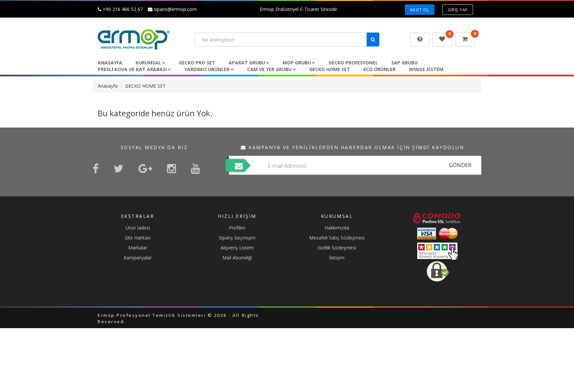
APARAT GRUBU (247, 62)
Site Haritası (137, 237)
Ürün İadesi (138, 228)
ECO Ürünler (379, 69)
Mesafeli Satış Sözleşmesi (337, 237)
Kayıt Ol (419, 10)
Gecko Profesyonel (353, 62)
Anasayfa (110, 62)
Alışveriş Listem (237, 247)
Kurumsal (148, 62)
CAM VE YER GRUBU (269, 69)
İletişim (336, 257)
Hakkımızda (337, 228)
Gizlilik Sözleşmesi (337, 247)
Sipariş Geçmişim (237, 237)
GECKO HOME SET (329, 69)
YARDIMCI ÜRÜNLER (207, 69)
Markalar (137, 247)
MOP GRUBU (297, 62)
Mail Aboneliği (237, 257)
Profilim (237, 228)
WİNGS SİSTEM (426, 69)
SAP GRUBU (404, 62)
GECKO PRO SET (197, 62)
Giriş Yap (458, 10)
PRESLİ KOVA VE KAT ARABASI (132, 69)
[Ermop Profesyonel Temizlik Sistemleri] (141, 39)
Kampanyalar (138, 257)
